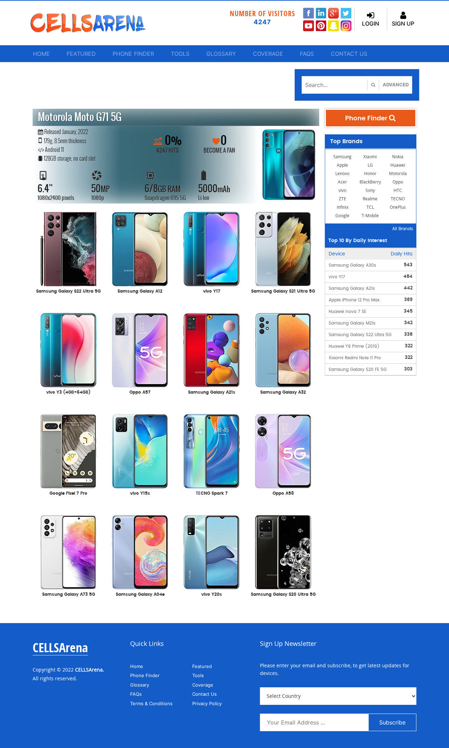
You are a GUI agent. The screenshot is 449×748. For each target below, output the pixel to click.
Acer (342, 182)
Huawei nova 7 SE (347, 311)
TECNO (398, 199)
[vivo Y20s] (211, 551)
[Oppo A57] (140, 349)
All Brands (402, 229)
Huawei (397, 165)
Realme (370, 199)
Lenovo (342, 173)
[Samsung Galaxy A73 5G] (68, 551)
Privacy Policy (207, 703)
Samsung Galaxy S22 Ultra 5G (360, 335)
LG (370, 165)
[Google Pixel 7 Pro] (68, 450)
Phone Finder (133, 53)
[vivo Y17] (211, 248)
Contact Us (349, 53)
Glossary (221, 53)
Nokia (397, 157)
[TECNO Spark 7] (211, 450)
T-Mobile (370, 216)
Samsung (342, 157)
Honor (370, 173)
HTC (398, 190)
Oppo (398, 182)
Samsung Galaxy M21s (352, 323)
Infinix (342, 207)
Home (41, 53)
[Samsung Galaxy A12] (140, 248)
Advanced (396, 84)
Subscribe (392, 722)
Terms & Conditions (151, 703)
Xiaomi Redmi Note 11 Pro (355, 358)
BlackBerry (370, 182)
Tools (180, 53)
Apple (342, 165)
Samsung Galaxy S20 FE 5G (358, 369)
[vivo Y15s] (140, 450)
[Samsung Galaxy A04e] (140, 551)
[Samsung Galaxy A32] (283, 349)
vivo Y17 (337, 277)
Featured (81, 53)
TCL (370, 207)
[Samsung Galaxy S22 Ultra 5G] (68, 248)
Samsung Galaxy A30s (352, 265)
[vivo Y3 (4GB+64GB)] (68, 349)
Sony (370, 190)
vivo (342, 190)
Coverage (268, 53)
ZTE (342, 199)
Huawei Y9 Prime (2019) (354, 346)
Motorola (398, 173)
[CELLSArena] (95, 23)
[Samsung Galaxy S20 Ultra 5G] (283, 551)
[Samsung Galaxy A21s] (211, 349)
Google (342, 216)
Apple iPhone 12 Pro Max (354, 300)
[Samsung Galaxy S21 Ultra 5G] (283, 248)
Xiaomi (370, 157)
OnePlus (398, 207)
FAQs (307, 53)
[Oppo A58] (283, 450)
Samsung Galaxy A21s (352, 288)
